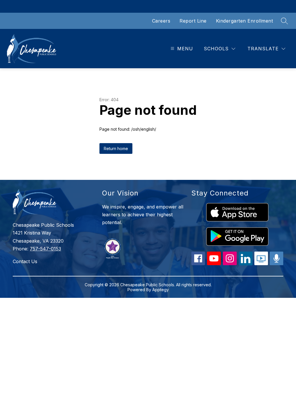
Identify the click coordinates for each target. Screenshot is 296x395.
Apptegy (160, 289)
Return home (116, 148)
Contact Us (25, 261)
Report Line (193, 21)
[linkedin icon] (246, 264)
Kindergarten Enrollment (244, 21)
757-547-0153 (45, 249)
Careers (161, 21)
